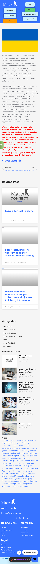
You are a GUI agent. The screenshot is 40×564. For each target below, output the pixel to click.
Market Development (16, 471)
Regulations (14, 481)
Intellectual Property (24, 466)
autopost (7, 445)
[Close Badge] (31, 558)
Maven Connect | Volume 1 (19, 212)
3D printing (6, 440)
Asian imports (27, 443)
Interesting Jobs (9, 333)
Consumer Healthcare (16, 451)
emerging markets (15, 453)
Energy (25, 453)
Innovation (13, 466)
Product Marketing (9, 479)
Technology (6, 486)
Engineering (32, 453)
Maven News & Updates (12, 336)
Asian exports (16, 443)
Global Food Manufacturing (12, 458)
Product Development (24, 476)
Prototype (6, 481)
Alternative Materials (18, 440)
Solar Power (6, 484)
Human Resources (22, 461)
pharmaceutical (8, 476)
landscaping (14, 468)
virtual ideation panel (20, 486)
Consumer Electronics (20, 448)
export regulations (30, 456)
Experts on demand (26, 424)
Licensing (22, 468)
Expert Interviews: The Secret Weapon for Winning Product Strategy (19, 252)
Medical (25, 473)
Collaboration (17, 445)
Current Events (9, 330)
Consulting (7, 326)
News (5, 340)
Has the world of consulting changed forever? (27, 399)
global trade (28, 458)
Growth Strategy (8, 461)
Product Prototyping (24, 479)
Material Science (15, 473)
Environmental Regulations (12, 456)
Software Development (28, 481)
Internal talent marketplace (25, 412)
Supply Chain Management (21, 484)
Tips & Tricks (7, 346)
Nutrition (31, 473)
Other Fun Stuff (9, 343)
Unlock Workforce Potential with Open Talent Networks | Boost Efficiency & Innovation (18, 296)
